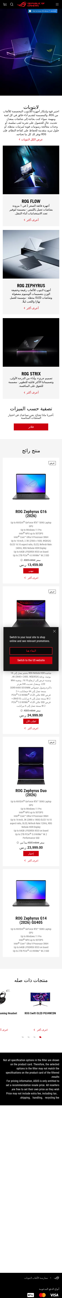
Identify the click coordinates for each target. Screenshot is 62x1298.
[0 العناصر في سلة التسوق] (5, 4)
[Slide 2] (34, 1037)
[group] (31, 52)
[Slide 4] (23, 1037)
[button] (57, 4)
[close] (54, 631)
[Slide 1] (40, 1037)
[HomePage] (56, 1278)
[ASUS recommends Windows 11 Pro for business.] (45, 11)
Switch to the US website (31, 660)
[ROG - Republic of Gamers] (31, 4)
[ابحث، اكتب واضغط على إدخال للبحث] (11, 4)
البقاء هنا (31, 651)
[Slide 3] (29, 1037)
